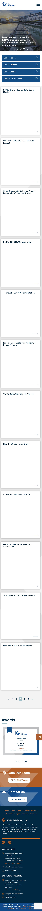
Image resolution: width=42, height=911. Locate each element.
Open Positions (19, 780)
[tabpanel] (21, 30)
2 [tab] (17, 49)
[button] (38, 5)
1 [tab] (14, 49)
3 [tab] (21, 49)
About (12, 810)
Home (6, 810)
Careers (25, 814)
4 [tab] (24, 49)
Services (26, 810)
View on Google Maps (13, 863)
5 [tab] (27, 49)
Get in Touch (18, 799)
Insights (17, 814)
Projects (9, 814)
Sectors (34, 810)
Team (19, 810)
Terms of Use (26, 907)
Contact (33, 814)
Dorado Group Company (26, 908)
